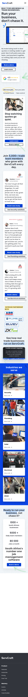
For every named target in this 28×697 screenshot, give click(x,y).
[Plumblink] (14, 319)
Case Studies (5, 693)
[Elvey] (12, 324)
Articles (3, 690)
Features (4, 669)
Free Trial (4, 678)
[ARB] (9, 313)
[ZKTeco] (11, 330)
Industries (4, 672)
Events (3, 687)
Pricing (3, 675)
